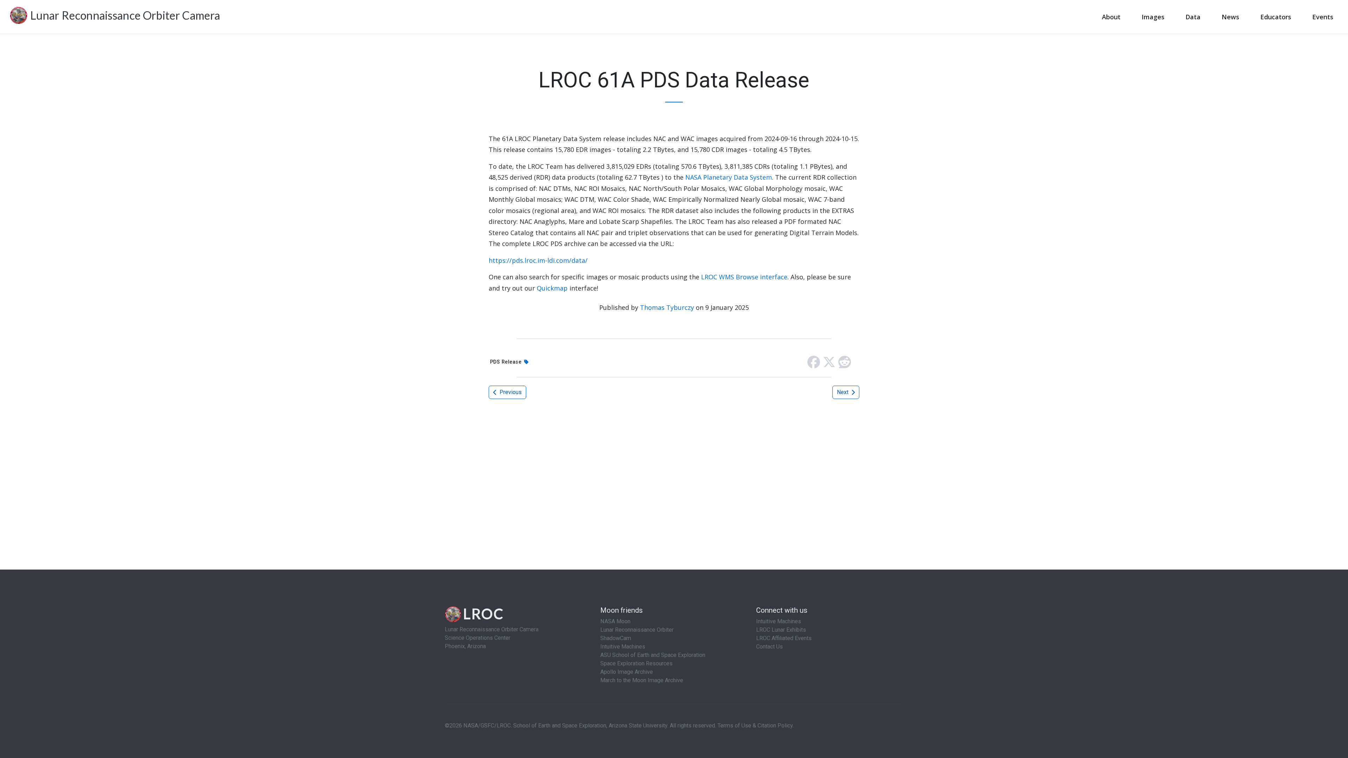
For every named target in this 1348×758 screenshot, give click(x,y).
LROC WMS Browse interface (744, 277)
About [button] (1111, 17)
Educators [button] (1275, 17)
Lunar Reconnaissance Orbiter (637, 629)
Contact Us (769, 646)
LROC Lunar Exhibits (781, 629)
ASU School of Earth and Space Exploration (652, 655)
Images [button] (1153, 17)
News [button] (1230, 17)
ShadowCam (615, 638)
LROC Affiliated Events (784, 638)
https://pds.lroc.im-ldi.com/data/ (538, 260)
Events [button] (1322, 17)
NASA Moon (615, 621)
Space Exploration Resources (636, 663)
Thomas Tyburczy (667, 307)
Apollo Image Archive (626, 672)
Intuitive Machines (622, 646)
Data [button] (1193, 17)
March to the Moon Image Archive (641, 680)
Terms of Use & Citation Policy (755, 725)
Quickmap (552, 288)
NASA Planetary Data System (728, 177)
